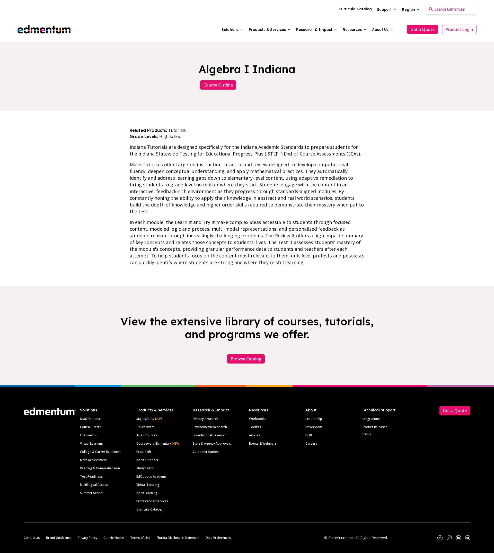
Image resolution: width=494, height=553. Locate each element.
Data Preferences (218, 537)
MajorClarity (145, 419)
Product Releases (374, 427)
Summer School (91, 493)
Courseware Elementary (157, 443)
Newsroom (313, 427)
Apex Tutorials (147, 460)
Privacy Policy (87, 537)
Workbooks (257, 419)
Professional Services (152, 501)
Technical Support (378, 410)
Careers (311, 443)
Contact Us (32, 537)
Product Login (459, 29)
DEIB (308, 435)
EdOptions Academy (151, 476)
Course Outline (218, 85)
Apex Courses (146, 435)
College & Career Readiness (100, 452)
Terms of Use (140, 537)
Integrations (371, 419)
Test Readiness (91, 476)
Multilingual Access (94, 484)
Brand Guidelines (59, 537)
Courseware (145, 427)
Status (366, 434)
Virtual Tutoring (147, 484)
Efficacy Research (205, 419)
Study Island (145, 468)
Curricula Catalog (149, 509)
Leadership (313, 419)
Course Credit (90, 427)
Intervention (89, 435)
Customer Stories (206, 452)
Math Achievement (93, 460)
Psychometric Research (210, 427)
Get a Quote (422, 29)
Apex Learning (146, 493)
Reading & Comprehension (100, 468)
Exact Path (143, 452)
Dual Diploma (90, 419)
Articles (254, 435)
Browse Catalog (246, 359)
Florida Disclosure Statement (178, 537)
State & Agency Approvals (212, 443)
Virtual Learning (91, 443)
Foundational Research (209, 435)
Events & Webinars (263, 443)
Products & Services (154, 410)
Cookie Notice (113, 537)
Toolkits (255, 427)
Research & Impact (211, 410)
